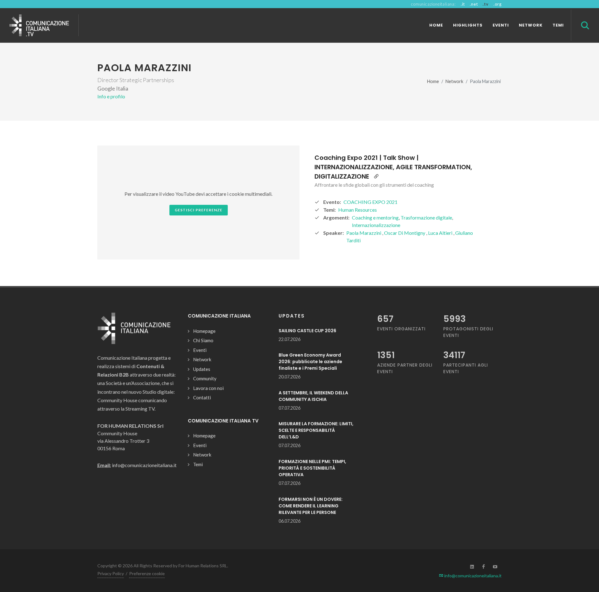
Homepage (204, 331)
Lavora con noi (208, 388)
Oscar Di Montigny (405, 233)
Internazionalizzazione (376, 225)
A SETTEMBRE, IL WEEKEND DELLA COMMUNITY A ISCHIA (313, 396)
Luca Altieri (440, 233)
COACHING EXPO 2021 (370, 202)
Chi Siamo (203, 340)
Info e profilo (111, 96)
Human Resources (357, 210)
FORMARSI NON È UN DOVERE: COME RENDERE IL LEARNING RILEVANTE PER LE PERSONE (311, 506)
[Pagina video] (376, 176)
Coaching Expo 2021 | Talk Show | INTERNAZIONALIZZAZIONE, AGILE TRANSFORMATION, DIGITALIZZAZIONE (393, 167)
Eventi (200, 350)
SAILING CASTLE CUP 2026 (307, 331)
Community (205, 378)
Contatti (202, 397)
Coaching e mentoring (375, 217)
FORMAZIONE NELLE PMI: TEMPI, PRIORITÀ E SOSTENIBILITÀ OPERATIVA (312, 468)
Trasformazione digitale (426, 217)
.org (498, 4)
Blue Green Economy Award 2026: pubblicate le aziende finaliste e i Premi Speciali (310, 361)
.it (463, 4)
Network (454, 81)
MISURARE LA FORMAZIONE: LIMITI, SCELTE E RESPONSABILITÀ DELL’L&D (316, 430)
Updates (201, 369)
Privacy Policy (110, 573)
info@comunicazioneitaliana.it (472, 575)
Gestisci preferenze (198, 210)
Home (433, 81)
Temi (198, 464)
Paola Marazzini (364, 233)
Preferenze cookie (147, 573)
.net (474, 4)
